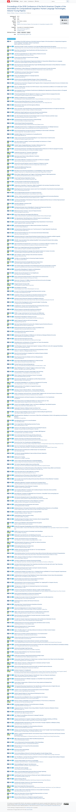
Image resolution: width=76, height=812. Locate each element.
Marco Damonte (22, 193)
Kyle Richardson (17, 285)
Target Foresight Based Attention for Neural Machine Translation (29, 500)
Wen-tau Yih (34, 572)
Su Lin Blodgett (25, 350)
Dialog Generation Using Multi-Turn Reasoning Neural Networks (28, 726)
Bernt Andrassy (39, 402)
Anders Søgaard (22, 142)
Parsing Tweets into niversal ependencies (24, 364)
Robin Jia (21, 664)
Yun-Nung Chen (30, 758)
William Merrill (32, 436)
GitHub (37, 1)
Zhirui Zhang (31, 561)
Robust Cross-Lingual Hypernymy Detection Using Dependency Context (30, 247)
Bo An (15, 292)
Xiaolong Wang (56, 736)
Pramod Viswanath (30, 343)
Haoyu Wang (54, 443)
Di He (25, 472)
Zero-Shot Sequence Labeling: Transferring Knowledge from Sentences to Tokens (32, 141)
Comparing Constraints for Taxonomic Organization (25, 152)
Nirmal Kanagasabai (31, 672)
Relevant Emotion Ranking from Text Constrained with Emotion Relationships (31, 232)
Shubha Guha (38, 245)
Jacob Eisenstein (43, 409)
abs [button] (12, 46)
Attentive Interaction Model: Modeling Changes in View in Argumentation (30, 79)
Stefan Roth (50, 536)
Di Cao (20, 750)
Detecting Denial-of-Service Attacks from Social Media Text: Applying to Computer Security (36, 582)
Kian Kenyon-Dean (18, 671)
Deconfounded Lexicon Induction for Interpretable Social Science (29, 578)
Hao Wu (21, 325)
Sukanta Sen (31, 237)
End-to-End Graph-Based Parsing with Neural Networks (27, 435)
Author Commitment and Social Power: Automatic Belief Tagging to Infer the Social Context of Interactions (38, 393)
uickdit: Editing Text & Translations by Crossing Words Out (28, 134)
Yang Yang (22, 234)
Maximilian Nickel (35, 183)
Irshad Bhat (16, 372)
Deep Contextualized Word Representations (24, 786)
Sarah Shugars (41, 172)
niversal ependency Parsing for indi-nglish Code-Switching (28, 371)
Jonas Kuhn (31, 285)
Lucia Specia (36, 772)
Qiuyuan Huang (17, 461)
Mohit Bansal (31, 69)
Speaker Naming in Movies (20, 778)
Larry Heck (40, 731)
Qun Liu (23, 66)
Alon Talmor (16, 259)
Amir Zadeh (33, 754)
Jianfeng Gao (37, 102)
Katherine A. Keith (18, 350)
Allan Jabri (29, 183)
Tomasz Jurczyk (22, 723)
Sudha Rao (16, 88)
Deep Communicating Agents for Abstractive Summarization (27, 593)
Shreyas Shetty (24, 554)
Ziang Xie (16, 252)
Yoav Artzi (28, 281)
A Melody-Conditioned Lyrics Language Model (24, 97)
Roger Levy (28, 705)
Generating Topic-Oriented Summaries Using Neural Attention (28, 604)
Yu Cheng (43, 443)
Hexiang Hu (23, 190)
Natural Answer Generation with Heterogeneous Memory (27, 104)
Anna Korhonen (34, 219)
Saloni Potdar (37, 443)
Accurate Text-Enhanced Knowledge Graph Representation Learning (29, 291)
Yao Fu (15, 106)
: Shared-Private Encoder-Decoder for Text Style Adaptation (29, 549)
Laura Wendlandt (17, 743)
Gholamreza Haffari (30, 465)
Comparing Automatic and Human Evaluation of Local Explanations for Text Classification (34, 397)
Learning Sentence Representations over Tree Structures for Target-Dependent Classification (35, 229)
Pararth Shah (34, 731)
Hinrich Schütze (30, 55)
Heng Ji (17, 13)
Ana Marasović (17, 241)
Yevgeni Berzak (17, 705)
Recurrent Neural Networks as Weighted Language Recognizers (28, 797)
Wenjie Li (33, 109)
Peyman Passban (17, 66)
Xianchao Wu (17, 727)
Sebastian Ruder (26, 676)
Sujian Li (28, 109)
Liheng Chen (28, 47)
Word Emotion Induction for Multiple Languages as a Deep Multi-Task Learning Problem (33, 678)
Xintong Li (16, 502)
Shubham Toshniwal (24, 69)
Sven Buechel (17, 680)
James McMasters (31, 583)
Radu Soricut (26, 550)
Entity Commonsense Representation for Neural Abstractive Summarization (31, 276)
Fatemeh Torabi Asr (18, 270)
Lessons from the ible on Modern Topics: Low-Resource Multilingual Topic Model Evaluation (35, 404)
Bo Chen (19, 292)
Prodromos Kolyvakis (18, 307)
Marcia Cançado (24, 120)
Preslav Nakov (35, 299)
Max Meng (38, 502)
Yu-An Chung (17, 569)
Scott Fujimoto (32, 671)
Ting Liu (26, 230)
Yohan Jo (16, 80)
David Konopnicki (43, 642)
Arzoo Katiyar (17, 332)
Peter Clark (40, 572)
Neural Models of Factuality (20, 287)
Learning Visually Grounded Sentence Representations (26, 181)
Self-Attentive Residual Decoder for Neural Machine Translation (28, 497)
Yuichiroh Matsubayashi (26, 99)
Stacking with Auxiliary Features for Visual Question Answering (28, 782)
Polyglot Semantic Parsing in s (21, 283)
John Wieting (22, 667)
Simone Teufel (38, 146)
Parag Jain (30, 554)
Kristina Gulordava (18, 440)
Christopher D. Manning (33, 429)
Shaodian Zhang (46, 47)
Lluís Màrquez (42, 299)
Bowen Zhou (60, 443)
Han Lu (21, 487)
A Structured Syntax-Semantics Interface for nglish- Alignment (29, 431)
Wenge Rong (31, 736)
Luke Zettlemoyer (32, 340)
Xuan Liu (16, 750)
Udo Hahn (23, 680)
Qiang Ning (16, 325)
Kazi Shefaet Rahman (27, 303)
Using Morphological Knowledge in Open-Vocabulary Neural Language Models (31, 519)
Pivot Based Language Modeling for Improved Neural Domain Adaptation (30, 453)
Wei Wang (36, 645)
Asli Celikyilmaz (25, 102)
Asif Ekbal (37, 237)
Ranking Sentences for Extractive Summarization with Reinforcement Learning (32, 622)
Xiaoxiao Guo (20, 443)
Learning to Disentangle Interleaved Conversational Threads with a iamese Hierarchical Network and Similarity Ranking (41, 644)
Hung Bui (48, 465)
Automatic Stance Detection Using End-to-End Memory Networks (29, 298)
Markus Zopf (17, 602)
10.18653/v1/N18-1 (21, 30)
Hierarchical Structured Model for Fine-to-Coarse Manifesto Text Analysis (31, 697)
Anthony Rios (17, 739)
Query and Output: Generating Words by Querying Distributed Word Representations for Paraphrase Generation (39, 108)
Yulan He (26, 234)
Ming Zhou (51, 561)
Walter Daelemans (24, 558)
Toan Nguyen (17, 157)
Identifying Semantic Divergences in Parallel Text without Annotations (30, 542)
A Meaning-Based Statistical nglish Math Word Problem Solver (28, 261)
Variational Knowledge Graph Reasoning (23, 648)
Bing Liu (16, 731)
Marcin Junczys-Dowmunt (19, 245)
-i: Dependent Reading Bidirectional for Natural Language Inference (33, 526)
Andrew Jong (28, 765)
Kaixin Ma (16, 723)
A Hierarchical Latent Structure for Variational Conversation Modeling (30, 637)
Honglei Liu (20, 318)
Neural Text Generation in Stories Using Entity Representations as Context (31, 793)
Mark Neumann (26, 787)
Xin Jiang (19, 660)
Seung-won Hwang (33, 277)
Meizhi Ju (16, 524)
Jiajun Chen (40, 469)
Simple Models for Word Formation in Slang (23, 515)
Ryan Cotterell (17, 58)
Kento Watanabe (17, 99)
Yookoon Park (17, 638)
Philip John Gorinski (18, 631)
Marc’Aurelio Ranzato (42, 164)
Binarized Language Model (21, 749)
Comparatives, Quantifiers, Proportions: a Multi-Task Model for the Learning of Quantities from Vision (37, 185)
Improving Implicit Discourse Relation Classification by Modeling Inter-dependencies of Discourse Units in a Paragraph (40, 90)
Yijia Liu (15, 365)
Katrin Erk (23, 204)
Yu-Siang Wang (17, 179)
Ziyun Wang (25, 208)
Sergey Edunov (17, 164)
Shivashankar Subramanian (19, 698)
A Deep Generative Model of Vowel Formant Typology (26, 57)
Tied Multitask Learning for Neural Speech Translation (26, 72)
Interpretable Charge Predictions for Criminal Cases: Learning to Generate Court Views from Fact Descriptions (39, 659)
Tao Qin (27, 310)
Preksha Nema (17, 554)
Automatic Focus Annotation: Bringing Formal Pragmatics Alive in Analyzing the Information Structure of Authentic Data (41, 83)
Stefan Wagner (34, 580)
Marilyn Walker (11, 13)
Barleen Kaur (56, 671)
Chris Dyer (31, 520)
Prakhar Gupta (25, 223)
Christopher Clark (44, 787)
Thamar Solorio (54, 447)
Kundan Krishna (17, 605)
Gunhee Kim (28, 638)
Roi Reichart (21, 454)
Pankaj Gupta (17, 55)
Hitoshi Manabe (33, 215)
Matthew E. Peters (18, 787)
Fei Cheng (16, 653)
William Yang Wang (26, 458)
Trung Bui (44, 465)
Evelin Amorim (17, 120)
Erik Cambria (38, 754)
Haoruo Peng (26, 325)
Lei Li (20, 458)
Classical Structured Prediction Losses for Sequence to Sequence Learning (31, 163)
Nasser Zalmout (17, 361)
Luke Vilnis (31, 208)
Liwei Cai (16, 532)
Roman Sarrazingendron (41, 672)
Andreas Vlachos (24, 314)
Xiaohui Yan (35, 193)
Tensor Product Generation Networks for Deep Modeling (28, 460)
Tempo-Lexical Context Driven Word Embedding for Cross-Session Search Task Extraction (34, 137)
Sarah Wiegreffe (26, 409)
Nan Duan (22, 561)
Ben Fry (25, 583)
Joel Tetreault (22, 88)
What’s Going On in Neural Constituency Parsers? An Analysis (28, 375)
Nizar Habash (33, 361)
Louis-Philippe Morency (46, 754)
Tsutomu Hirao (34, 613)
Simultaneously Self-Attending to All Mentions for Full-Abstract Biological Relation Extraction (35, 335)
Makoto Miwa (21, 524)
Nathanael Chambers (18, 583)
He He (24, 664)
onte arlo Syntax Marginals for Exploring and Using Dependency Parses (31, 349)
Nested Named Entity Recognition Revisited (24, 331)
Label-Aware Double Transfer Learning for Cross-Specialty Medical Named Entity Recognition (35, 46)
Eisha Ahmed (25, 671)
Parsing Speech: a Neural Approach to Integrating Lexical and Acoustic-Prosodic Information (35, 68)
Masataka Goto (43, 99)
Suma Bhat (23, 343)
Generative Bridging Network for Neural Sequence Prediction (28, 608)
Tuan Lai (23, 465)
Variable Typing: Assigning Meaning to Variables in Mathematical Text (30, 145)
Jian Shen (34, 47)
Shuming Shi (32, 502)
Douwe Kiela (17, 183)
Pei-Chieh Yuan (23, 758)
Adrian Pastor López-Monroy (20, 447)
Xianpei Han (24, 292)
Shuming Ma (16, 109)
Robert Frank (22, 436)
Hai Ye (15, 660)
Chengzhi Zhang (31, 598)
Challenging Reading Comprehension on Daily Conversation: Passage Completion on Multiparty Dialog (37, 722)
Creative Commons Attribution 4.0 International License (50, 805)
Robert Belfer (23, 672)
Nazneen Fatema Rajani (19, 783)
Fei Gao (16, 310)
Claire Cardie (23, 332)
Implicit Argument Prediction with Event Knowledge (25, 320)
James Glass (29, 299)
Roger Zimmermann (56, 754)
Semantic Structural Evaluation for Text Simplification (26, 272)
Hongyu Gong (17, 343)
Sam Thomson (22, 539)
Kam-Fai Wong (48, 172)
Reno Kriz (16, 113)
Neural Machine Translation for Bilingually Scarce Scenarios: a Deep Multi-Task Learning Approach (36, 493)
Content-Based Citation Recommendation (23, 123)
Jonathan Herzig (36, 642)
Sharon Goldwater (25, 505)
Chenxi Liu (23, 179)
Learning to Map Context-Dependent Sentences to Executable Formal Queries (31, 789)
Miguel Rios (16, 380)
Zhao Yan (26, 561)
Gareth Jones (31, 139)
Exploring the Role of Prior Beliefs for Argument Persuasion (27, 386)
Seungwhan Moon (18, 329)
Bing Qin (29, 365)
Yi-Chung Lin (32, 263)
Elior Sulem (16, 274)
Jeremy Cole (16, 716)
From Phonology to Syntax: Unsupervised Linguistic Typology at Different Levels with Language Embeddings (38, 345)
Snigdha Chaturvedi (25, 128)
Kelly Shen (22, 580)
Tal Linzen (39, 440)
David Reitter (22, 716)
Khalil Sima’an (27, 380)
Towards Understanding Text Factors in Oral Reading (26, 760)
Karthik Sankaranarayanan (44, 554)
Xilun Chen (16, 451)
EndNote (28, 32)
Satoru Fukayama (35, 99)
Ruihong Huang (22, 91)
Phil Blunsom (21, 358)
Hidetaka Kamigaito (18, 613)
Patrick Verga (17, 336)
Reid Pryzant (17, 580)
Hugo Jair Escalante (46, 447)
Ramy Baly (24, 299)
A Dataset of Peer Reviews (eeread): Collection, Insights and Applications (32, 589)
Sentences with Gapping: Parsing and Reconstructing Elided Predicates (30, 427)
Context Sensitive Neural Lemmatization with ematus (26, 504)
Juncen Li (16, 664)
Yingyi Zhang (17, 598)
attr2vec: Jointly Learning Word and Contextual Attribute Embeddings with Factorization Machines (36, 196)
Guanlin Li (22, 609)
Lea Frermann (36, 720)
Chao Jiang (16, 383)
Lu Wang (26, 172)
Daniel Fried (16, 694)
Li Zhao (23, 310)
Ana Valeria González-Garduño (26, 720)
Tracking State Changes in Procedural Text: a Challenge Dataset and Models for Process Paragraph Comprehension (40, 571)
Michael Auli (23, 135)
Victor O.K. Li (33, 161)
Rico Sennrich (24, 476)
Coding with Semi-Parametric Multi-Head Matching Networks (29, 738)
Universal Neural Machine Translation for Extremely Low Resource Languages (31, 159)
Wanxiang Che (24, 365)
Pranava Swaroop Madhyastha (26, 772)
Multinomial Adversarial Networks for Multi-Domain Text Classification (30, 449)
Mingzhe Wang (25, 780)
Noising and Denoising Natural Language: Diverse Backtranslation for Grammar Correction (34, 251)
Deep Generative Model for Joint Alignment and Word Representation (29, 378)
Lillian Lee (28, 776)
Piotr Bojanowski (25, 440)
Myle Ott (23, 164)
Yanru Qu (23, 47)
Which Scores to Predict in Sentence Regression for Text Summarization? (30, 633)
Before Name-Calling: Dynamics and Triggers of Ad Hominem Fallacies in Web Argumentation (35, 174)
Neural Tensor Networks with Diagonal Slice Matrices (26, 214)
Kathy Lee (39, 527)
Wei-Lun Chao (17, 190)
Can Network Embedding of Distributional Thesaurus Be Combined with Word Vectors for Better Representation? (39, 199)
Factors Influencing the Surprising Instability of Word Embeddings (29, 742)
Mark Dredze (23, 168)
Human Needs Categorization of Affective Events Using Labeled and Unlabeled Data (33, 682)
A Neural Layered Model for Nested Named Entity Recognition (28, 522)
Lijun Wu (20, 310)
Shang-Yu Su (17, 758)
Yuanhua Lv (46, 561)
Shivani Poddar (22, 80)
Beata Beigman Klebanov (38, 761)
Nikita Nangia (23, 413)
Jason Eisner (23, 58)
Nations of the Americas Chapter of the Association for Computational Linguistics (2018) (35, 24)
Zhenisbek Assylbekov (18, 513)
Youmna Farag (17, 131)
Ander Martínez (24, 727)
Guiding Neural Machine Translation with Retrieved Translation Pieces (30, 482)
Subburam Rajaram (24, 402)
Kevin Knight (42, 798)
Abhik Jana (16, 201)
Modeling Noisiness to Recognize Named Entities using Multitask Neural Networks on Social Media (36, 508)
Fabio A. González (30, 447)
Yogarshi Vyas (25, 248)
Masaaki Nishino (32, 620)
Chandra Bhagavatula (18, 124)
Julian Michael (25, 340)
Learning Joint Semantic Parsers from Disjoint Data (25, 538)
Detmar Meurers (23, 84)
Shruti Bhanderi (17, 672)
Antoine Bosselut (17, 102)
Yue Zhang (19, 226)
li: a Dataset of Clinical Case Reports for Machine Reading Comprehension (31, 556)
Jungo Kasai (25, 369)
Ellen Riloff (22, 683)
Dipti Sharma (37, 372)
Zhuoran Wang (50, 736)
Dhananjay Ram (35, 498)
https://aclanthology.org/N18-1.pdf (24, 34)
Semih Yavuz (25, 318)
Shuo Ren (27, 609)
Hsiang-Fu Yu (22, 383)
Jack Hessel (16, 776)
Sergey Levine (29, 769)
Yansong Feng (21, 106)
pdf (8, 41)
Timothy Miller (22, 712)
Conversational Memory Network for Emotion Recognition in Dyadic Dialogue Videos (33, 753)
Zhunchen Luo (25, 660)
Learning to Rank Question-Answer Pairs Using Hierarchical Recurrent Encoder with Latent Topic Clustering (38, 564)
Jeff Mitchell (23, 702)
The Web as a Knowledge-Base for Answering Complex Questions (29, 258)
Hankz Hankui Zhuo (33, 576)
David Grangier (17, 135)
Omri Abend (22, 274)
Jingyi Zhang (16, 483)
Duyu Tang (16, 561)
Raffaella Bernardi (35, 186)
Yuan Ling (50, 527)
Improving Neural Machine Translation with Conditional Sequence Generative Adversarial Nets (35, 489)
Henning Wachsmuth (25, 175)
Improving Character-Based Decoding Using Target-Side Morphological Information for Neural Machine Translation (40, 64)
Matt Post (16, 480)
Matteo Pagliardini (18, 223)
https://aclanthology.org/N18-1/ (23, 28)
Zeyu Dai (16, 91)
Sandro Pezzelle (17, 186)
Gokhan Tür (20, 731)
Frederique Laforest (33, 117)
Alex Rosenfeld (17, 204)
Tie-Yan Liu (38, 310)
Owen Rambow (39, 394)
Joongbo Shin (25, 565)
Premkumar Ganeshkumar (30, 394)
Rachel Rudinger (17, 288)
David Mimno (22, 776)
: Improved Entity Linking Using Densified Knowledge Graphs (29, 655)
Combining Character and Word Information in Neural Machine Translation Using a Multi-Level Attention (37, 467)
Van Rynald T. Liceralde (27, 761)
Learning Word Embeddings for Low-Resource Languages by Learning (30, 382)
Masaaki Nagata (48, 215)
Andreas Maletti (29, 798)
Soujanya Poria (27, 754)
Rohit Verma (48, 672)
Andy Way (28, 66)
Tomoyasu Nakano (56, 99)
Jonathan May (36, 798)
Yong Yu (65, 47)
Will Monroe (16, 765)
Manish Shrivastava (30, 372)
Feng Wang (26, 491)
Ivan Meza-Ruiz (31, 62)
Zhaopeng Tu (26, 502)
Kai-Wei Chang (35, 383)
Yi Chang (40, 193)
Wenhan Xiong (23, 649)
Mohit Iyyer (16, 667)
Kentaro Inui (49, 99)
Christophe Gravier (24, 117)
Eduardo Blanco (25, 212)
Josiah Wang (17, 772)
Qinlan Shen (35, 80)
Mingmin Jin (16, 576)
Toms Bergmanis (17, 505)
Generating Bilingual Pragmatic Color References (25, 764)
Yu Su (15, 318)
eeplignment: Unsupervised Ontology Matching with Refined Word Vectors (31, 305)
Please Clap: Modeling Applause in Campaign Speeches (26, 75)
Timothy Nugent (32, 197)
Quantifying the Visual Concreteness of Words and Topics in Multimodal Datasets (32, 775)
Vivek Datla (29, 527)
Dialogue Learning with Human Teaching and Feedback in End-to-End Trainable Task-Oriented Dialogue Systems (39, 729)
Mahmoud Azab (17, 780)
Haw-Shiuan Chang (18, 208)
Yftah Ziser (16, 454)
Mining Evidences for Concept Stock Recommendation (26, 745)
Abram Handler (17, 627)
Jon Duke (32, 409)
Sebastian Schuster (18, 429)
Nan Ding (21, 550)
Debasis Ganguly (24, 139)
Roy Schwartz (62, 591)
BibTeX (19, 32)
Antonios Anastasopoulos (19, 73)
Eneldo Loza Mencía (24, 634)
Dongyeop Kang (17, 591)
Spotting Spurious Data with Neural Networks (24, 711)
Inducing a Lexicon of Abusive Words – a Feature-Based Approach (29, 389)
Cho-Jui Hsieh (28, 383)
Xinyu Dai (36, 469)
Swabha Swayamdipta (30, 539)
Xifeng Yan (41, 318)
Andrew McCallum (37, 208)
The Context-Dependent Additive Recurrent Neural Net (26, 464)
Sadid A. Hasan (23, 527)
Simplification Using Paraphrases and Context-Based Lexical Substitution (30, 112)
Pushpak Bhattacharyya (44, 237)
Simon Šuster (17, 558)
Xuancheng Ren (38, 109)
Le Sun (28, 292)
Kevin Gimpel (37, 69)
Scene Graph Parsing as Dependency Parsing (24, 177)
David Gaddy (17, 376)
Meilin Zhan (16, 709)
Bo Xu (30, 491)
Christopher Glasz (49, 671)
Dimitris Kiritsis (35, 307)
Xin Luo (21, 576)
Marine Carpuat (32, 248)
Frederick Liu (17, 487)
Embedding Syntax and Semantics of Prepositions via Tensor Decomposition (31, 342)
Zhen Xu (16, 736)
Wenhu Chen (17, 609)
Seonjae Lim (26, 277)
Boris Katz (23, 705)
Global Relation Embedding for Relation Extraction (25, 316)
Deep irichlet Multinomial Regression (22, 167)
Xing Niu (22, 543)
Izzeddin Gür (31, 318)
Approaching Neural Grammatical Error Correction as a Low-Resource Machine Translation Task (35, 243)
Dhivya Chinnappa (18, 212)
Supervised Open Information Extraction (23, 338)
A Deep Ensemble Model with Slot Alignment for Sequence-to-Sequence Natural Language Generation (37, 94)
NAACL (18, 22)
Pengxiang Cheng (18, 321)
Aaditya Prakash (56, 527)
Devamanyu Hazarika (18, 754)
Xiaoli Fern (62, 527)
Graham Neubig (48, 80)
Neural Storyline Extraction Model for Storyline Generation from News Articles (31, 615)
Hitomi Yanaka (17, 296)
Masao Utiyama (23, 483)
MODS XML (24, 32)
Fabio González (37, 509)
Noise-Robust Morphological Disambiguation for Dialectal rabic (28, 360)
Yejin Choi (50, 102)
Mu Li (41, 609)
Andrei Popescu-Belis (43, 498)
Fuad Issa (16, 193)
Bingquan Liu (25, 736)
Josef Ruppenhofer (26, 391)
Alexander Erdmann (25, 361)
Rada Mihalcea (35, 743)
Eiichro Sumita (30, 483)
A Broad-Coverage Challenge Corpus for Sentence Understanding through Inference (33, 411)
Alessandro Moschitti (49, 299)
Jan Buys (16, 358)
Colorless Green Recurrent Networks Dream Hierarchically (27, 438)
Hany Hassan (21, 161)
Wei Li (25, 109)
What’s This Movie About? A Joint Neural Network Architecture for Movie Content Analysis (34, 629)
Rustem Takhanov (28, 513)
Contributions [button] (30, 1)
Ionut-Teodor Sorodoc (26, 186)
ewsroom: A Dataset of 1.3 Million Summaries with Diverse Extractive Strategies (32, 280)
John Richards (51, 642)
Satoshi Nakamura (44, 483)
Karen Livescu (43, 69)
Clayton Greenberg (41, 391)
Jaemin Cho (23, 638)
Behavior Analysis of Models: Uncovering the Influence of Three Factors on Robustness (34, 700)
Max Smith (30, 780)
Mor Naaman (22, 281)
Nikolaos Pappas (27, 498)
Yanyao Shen (17, 472)
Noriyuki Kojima (36, 780)
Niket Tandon (28, 572)
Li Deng (36, 461)
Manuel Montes (38, 447)
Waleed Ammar (40, 124)
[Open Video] (8, 47)
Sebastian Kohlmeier (49, 591)
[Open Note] (8, 88)
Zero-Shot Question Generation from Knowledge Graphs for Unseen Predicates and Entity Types (36, 115)
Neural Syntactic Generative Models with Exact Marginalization (28, 356)
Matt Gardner (37, 787)
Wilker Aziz (22, 380)
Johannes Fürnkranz (33, 634)
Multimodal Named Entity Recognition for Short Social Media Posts (29, 327)
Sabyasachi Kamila (18, 266)
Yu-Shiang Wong (25, 263)
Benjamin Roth (23, 55)
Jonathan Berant (23, 259)
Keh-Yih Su (38, 263)
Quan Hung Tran (17, 465)
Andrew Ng (34, 252)
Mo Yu (15, 443)
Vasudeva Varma (33, 656)
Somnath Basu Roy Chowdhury (27, 150)
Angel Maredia (25, 691)
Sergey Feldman (27, 124)
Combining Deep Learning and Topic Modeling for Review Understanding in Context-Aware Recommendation (38, 575)
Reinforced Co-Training (19, 457)
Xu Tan (22, 472)
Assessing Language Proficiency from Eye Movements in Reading (29, 704)
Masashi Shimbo (40, 215)
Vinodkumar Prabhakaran (19, 394)
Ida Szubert (16, 432)
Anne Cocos (16, 153)
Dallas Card (16, 587)
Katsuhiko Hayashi (26, 215)
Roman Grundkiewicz (30, 245)
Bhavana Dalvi (17, 572)
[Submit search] (68, 1)
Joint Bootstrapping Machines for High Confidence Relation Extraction (30, 53)
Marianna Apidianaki (30, 113)
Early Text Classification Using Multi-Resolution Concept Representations (30, 446)
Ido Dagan (39, 340)
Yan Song (26, 598)
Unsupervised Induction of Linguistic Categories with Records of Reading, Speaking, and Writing (35, 718)
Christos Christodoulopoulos (34, 314)
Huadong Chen (17, 469)
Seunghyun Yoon (17, 565)
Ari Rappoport (28, 274)
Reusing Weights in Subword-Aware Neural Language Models (28, 511)
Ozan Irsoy (20, 303)
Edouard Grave (33, 440)
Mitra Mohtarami (17, 299)
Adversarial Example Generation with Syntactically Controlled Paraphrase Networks (33, 666)
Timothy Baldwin (35, 698)
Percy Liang (29, 664)
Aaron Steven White (26, 288)
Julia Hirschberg (31, 691)
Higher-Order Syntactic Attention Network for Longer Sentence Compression (31, 611)
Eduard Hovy (56, 591)
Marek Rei (16, 142)
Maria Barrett (17, 720)
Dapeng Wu (40, 461)
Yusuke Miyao (22, 653)
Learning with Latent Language (21, 767)
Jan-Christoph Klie (32, 536)
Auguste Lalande (62, 671)
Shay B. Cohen (29, 193)
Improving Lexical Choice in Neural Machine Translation (26, 156)
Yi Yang (15, 303)
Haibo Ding (16, 683)
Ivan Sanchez (17, 702)
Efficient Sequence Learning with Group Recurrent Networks (28, 309)
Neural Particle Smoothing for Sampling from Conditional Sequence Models (31, 353)
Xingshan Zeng (17, 172)
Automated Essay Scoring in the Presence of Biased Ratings (27, 119)
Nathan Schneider (35, 365)
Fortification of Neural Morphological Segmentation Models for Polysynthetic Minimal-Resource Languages (38, 61)
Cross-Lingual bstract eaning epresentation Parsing (27, 424)
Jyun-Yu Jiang (17, 645)
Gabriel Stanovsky (18, 340)
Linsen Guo (22, 616)
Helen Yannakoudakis (25, 131)
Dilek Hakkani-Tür (27, 731)
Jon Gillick (16, 77)
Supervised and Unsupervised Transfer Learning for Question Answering (30, 567)
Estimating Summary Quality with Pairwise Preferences (26, 600)
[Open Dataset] (8, 146)
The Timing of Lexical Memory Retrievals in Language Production (28, 715)
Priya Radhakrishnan (18, 656)
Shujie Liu (41, 561)
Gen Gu (56, 47)
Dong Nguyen (17, 398)
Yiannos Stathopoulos (18, 146)
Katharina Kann (17, 62)
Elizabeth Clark (17, 794)
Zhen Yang (16, 491)
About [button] (21, 1)
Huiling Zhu (26, 576)
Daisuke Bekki (41, 296)
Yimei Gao (52, 47)
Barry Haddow (38, 476)
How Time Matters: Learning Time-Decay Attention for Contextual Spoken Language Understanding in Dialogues (39, 756)
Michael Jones (32, 270)
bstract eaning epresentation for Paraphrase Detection (27, 192)
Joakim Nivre (25, 429)
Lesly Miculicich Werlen (19, 498)
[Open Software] (8, 347)
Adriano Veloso (31, 120)
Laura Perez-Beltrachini (19, 547)
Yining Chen (16, 798)
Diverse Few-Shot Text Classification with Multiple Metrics (27, 442)
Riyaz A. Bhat (22, 372)
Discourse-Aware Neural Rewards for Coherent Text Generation (28, 101)
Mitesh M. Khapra (53, 554)
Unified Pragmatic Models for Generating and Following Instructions (29, 693)
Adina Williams (17, 413)
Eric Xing (24, 256)
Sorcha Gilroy (22, 798)
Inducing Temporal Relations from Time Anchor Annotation (27, 651)
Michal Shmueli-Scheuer (27, 642)
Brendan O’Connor (33, 350)
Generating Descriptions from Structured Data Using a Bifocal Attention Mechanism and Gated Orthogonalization (39, 553)
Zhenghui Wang (17, 47)
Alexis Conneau (23, 183)
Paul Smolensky (24, 461)
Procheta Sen (17, 139)
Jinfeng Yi (26, 443)
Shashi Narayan (17, 623)
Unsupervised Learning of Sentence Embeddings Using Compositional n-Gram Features (33, 221)
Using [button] (25, 1)
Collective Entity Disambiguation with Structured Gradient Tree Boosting (30, 302)
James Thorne (17, 314)
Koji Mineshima (24, 296)
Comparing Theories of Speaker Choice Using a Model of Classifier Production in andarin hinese (36, 707)
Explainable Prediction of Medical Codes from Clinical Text (27, 408)
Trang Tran (16, 69)
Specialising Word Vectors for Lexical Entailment (25, 420)
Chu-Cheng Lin (17, 354)
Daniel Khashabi (17, 128)
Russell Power (34, 124)
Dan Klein (28, 376)
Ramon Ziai (16, 84)
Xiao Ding (23, 230)
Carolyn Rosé (41, 80)
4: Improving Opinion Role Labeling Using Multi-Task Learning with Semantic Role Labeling (36, 240)
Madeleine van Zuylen (39, 591)
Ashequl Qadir (44, 527)
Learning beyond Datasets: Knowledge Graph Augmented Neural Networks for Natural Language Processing (38, 148)
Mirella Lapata (27, 547)
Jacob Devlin (27, 161)
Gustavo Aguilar (17, 509)
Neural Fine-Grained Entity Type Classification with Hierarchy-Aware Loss (30, 50)
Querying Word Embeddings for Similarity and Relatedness (27, 269)
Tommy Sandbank (18, 642)
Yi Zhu (19, 365)
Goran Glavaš (22, 219)
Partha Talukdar (26, 656)
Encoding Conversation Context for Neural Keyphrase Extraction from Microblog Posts (33, 597)
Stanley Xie (29, 252)
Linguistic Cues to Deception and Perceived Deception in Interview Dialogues (31, 689)
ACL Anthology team (28, 807)
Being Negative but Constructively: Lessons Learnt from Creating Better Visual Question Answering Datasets (38, 188)
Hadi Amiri (16, 712)
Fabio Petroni (17, 197)
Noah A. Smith (43, 365)
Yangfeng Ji (23, 794)
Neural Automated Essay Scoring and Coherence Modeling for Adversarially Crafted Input (34, 130)
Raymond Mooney (28, 783)
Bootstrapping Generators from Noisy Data (24, 545)
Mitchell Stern (23, 376)
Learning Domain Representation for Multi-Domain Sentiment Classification (31, 225)
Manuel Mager (24, 62)
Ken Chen (61, 47)
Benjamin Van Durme (35, 288)
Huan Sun (37, 318)
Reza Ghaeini (17, 527)
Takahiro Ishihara (17, 215)
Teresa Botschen (17, 536)
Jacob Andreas (23, 694)
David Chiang (28, 73)
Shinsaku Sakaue (17, 620)
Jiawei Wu (16, 458)
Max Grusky (16, 281)
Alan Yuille (34, 179)
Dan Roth (46, 128)
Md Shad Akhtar (17, 237)
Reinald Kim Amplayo (18, 277)
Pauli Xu (27, 436)
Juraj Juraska (17, 95)
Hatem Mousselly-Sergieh (42, 536)
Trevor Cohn (28, 698)
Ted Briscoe (32, 131)
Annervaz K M (17, 150)
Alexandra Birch (31, 476)
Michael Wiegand (17, 391)
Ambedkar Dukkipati (38, 150)
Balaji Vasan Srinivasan (26, 605)
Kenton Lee (50, 787)
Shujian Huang (24, 469)
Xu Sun (21, 109)
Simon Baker (26, 146)
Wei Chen (21, 491)
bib (10, 41)
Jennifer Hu (22, 765)
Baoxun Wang (43, 736)
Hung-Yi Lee (22, 569)
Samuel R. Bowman (31, 413)
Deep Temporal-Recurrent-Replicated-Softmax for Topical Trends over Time (31, 400)
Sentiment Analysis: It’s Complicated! (22, 670)
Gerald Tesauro (48, 443)
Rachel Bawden (17, 476)
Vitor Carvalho (33, 329)
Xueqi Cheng (32, 310)
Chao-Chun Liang (17, 263)
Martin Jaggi (31, 223)
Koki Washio (16, 418)
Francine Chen (24, 645)
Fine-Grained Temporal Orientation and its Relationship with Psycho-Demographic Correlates (35, 265)
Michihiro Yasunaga (18, 369)
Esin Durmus (16, 387)
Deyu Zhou (16, 234)
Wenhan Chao (31, 660)
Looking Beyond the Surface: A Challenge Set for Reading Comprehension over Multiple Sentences (36, 126)
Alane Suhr (16, 791)
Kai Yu (23, 750)
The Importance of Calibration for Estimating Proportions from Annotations (31, 586)
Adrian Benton (17, 168)
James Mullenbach (18, 409)
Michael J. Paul (33, 405)
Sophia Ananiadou (29, 524)
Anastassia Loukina (18, 761)
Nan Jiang (20, 736)
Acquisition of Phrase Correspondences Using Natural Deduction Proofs (30, 294)
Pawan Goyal (22, 201)
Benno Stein (39, 175)
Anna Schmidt (33, 391)
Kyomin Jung (31, 565)
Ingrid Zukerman (37, 465)
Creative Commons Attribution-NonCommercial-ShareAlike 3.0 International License (29, 804)
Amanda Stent (23, 13)
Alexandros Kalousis (28, 307)
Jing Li (22, 172)
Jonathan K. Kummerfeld (27, 743)
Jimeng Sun (36, 409)
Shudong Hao (17, 405)
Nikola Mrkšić (28, 219)
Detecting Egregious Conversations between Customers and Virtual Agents (31, 640)
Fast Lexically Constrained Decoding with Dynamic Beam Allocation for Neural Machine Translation (36, 478)
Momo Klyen (30, 727)
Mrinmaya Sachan (18, 256)
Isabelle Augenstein (26, 347)
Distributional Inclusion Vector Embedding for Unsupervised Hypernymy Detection (32, 207)
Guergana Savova (29, 712)
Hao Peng (16, 539)
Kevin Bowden (33, 95)
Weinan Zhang (39, 47)
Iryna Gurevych (33, 175)
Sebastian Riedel (29, 702)
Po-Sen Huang (44, 102)
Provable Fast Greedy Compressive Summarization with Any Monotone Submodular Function (35, 619)
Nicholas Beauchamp (33, 172)
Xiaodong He (31, 102)
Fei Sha (27, 190)
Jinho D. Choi (29, 723)
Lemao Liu (21, 502)
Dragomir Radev (32, 369)
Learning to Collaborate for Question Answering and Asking (27, 560)
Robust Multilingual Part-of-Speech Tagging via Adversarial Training (29, 367)
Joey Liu (34, 527)
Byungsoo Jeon (29, 80)
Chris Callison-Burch (39, 113)
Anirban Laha (35, 554)
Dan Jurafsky (40, 252)
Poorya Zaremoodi (18, 494)
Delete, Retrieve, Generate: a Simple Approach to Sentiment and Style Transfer (32, 662)
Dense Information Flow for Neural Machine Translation (26, 471)
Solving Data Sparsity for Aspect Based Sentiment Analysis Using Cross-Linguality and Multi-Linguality (37, 236)
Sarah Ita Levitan (17, 691)
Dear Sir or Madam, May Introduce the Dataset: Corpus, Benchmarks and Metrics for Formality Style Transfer (40, 86)
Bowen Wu (37, 736)
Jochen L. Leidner (39, 197)
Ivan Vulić (16, 219)
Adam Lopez (22, 432)
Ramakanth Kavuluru (25, 739)
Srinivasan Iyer (23, 791)
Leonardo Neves (26, 329)
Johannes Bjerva (17, 347)
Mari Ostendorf (50, 69)
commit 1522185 (29, 809)
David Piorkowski (58, 642)
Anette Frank (23, 241)
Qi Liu (15, 226)
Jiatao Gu (16, 161)
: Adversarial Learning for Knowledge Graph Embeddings (28, 531)
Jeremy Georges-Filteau (40, 671)
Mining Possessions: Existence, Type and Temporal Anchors (27, 210)
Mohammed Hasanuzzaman (28, 266)
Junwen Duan (17, 230)
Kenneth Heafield (44, 245)
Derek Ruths (54, 672)
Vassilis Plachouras (24, 197)
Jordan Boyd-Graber (25, 405)
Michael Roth (32, 128)
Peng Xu (16, 51)
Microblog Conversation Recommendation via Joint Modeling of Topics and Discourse (33, 170)
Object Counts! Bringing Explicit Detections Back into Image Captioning (30, 771)
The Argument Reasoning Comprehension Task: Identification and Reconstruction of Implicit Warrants (37, 686)
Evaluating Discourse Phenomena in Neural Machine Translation (28, 475)
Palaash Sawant (25, 237)
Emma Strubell (23, 336)
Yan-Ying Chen (30, 645)
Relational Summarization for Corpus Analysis (24, 626)
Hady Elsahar (17, 117)
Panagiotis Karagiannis (24, 95)
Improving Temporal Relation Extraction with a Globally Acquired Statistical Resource (33, 324)
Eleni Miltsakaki (22, 113)
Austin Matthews (17, 520)
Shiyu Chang (31, 443)
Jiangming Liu (25, 226)
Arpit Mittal (43, 314)
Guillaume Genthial (22, 252)
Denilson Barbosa (22, 51)
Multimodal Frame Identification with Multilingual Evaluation (27, 535)
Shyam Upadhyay (39, 128)
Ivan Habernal (17, 175)
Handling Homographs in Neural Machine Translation (26, 486)
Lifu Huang (23, 572)
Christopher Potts (34, 765)
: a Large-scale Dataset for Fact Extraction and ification (29, 313)
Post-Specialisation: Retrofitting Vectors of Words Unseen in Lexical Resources (32, 218)
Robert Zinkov (26, 270)
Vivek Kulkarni (17, 516)
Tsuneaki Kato (23, 418)
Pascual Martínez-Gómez (33, 296)
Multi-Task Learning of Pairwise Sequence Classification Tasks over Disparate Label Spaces (35, 675)
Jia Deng (42, 780)
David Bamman (22, 77)
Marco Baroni (44, 440)
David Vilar (21, 480)
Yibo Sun (36, 561)
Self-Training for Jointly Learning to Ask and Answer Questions (28, 254)
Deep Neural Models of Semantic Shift (22, 203)
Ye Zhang (16, 550)
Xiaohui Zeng (29, 179)
